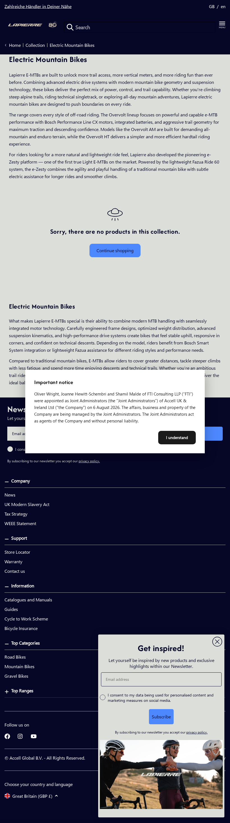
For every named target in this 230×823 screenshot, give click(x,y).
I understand (177, 437)
